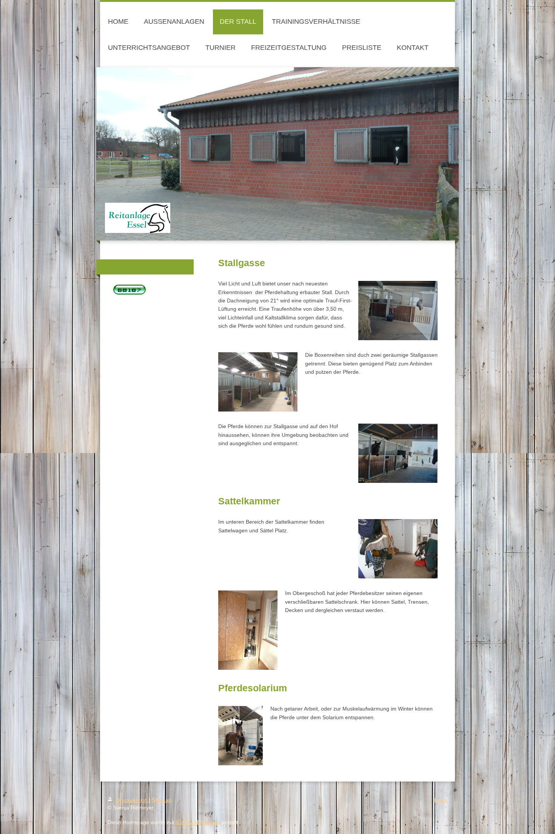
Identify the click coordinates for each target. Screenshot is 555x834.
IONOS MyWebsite (198, 822)
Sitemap (161, 800)
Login (440, 800)
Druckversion (131, 800)
